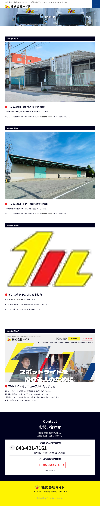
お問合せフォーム (47, 116)
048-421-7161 (31, 447)
